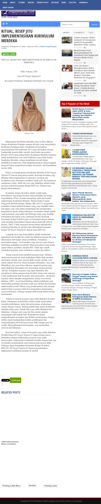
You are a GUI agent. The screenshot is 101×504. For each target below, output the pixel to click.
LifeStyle (72, 2)
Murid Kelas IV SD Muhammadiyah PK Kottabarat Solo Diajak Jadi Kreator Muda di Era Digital (86, 55)
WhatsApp (16, 380)
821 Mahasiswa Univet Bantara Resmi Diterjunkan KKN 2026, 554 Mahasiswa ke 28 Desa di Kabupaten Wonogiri (85, 237)
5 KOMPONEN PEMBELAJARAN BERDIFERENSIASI (80, 152)
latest (66, 32)
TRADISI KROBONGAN (82, 133)
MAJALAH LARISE (42, 501)
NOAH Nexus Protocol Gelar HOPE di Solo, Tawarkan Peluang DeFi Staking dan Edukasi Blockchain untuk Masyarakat (83, 114)
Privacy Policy (42, 2)
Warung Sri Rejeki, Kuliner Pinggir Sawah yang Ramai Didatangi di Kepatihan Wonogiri (85, 277)
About (12, 2)
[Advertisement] (69, 12)
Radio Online (8, 7)
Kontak (31, 2)
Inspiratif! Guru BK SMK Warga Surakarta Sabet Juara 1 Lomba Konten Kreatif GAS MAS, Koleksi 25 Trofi (85, 88)
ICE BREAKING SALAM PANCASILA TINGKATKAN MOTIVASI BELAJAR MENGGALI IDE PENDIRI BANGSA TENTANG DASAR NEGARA (84, 173)
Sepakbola (83, 2)
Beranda (32, 486)
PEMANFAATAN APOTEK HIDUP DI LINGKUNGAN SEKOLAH (83, 217)
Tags (90, 32)
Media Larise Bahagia (74, 501)
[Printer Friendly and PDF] (9, 55)
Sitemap (21, 2)
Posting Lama (50, 486)
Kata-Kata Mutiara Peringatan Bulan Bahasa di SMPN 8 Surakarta (84, 296)
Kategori (55, 2)
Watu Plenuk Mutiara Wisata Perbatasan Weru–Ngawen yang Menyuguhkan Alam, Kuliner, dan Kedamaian (84, 196)
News (64, 2)
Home (5, 2)
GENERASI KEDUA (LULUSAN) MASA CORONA (84, 257)
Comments (79, 32)
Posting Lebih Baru (11, 486)
